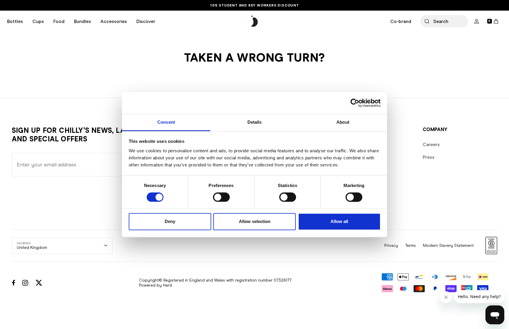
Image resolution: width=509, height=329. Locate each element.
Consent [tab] (166, 122)
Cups (38, 21)
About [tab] (342, 122)
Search (440, 21)
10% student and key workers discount (254, 5)
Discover (145, 21)
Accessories (113, 21)
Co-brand (400, 21)
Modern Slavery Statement (448, 245)
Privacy (391, 245)
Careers (431, 144)
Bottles (15, 21)
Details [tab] (254, 122)
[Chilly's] (254, 21)
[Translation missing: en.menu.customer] (476, 21)
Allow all (339, 221)
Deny (170, 221)
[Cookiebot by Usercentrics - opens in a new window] (355, 102)
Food (59, 21)
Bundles (82, 21)
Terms (410, 245)
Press (428, 157)
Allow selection (254, 221)
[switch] (221, 197)
